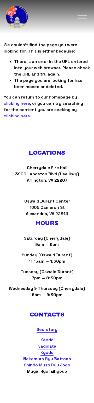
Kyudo (47, 352)
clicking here (17, 103)
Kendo (47, 340)
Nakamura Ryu (47, 358)
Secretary (47, 329)
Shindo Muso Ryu (47, 365)
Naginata (47, 346)
